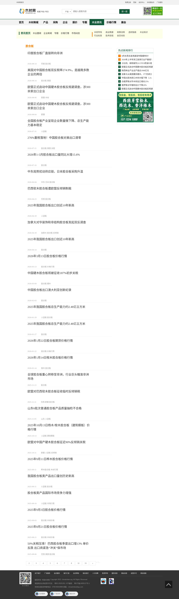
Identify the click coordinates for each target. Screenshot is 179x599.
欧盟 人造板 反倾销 (49, 453)
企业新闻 (48, 33)
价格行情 (111, 22)
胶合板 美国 (46, 81)
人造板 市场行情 (47, 503)
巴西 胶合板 (46, 199)
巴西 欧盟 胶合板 (48, 402)
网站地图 (143, 573)
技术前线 (109, 36)
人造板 (44, 131)
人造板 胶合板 (47, 317)
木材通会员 (150, 2)
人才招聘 (95, 573)
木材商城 (33, 22)
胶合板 (44, 165)
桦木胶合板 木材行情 (49, 470)
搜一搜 (124, 11)
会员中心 (142, 2)
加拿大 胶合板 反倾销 (50, 233)
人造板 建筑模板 (47, 436)
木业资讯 (97, 22)
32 (79, 563)
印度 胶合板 (46, 64)
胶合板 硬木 (46, 284)
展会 (123, 22)
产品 (67, 12)
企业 (65, 22)
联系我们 (86, 573)
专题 (84, 22)
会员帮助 (76, 573)
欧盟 (43, 114)
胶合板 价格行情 (47, 267)
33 (86, 563)
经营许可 (134, 573)
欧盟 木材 (45, 98)
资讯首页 (25, 33)
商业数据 (109, 32)
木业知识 (144, 32)
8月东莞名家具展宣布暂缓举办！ (136, 56)
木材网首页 (20, 2)
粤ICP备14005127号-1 (82, 583)
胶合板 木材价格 (47, 520)
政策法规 (121, 32)
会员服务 (57, 573)
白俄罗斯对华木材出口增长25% (135, 81)
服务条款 (115, 573)
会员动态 (121, 36)
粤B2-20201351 (59, 583)
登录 (134, 2)
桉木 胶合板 (46, 368)
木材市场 (98, 32)
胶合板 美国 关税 (48, 148)
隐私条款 (124, 573)
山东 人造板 (46, 419)
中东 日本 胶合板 (48, 182)
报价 (74, 22)
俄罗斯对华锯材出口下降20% (134, 85)
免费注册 (128, 2)
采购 (55, 22)
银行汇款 (66, 573)
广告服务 (160, 2)
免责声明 (105, 573)
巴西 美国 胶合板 (48, 554)
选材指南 (132, 32)
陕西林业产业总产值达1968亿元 (135, 70)
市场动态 (76, 33)
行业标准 (98, 36)
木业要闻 (37, 33)
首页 (21, 22)
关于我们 (38, 573)
